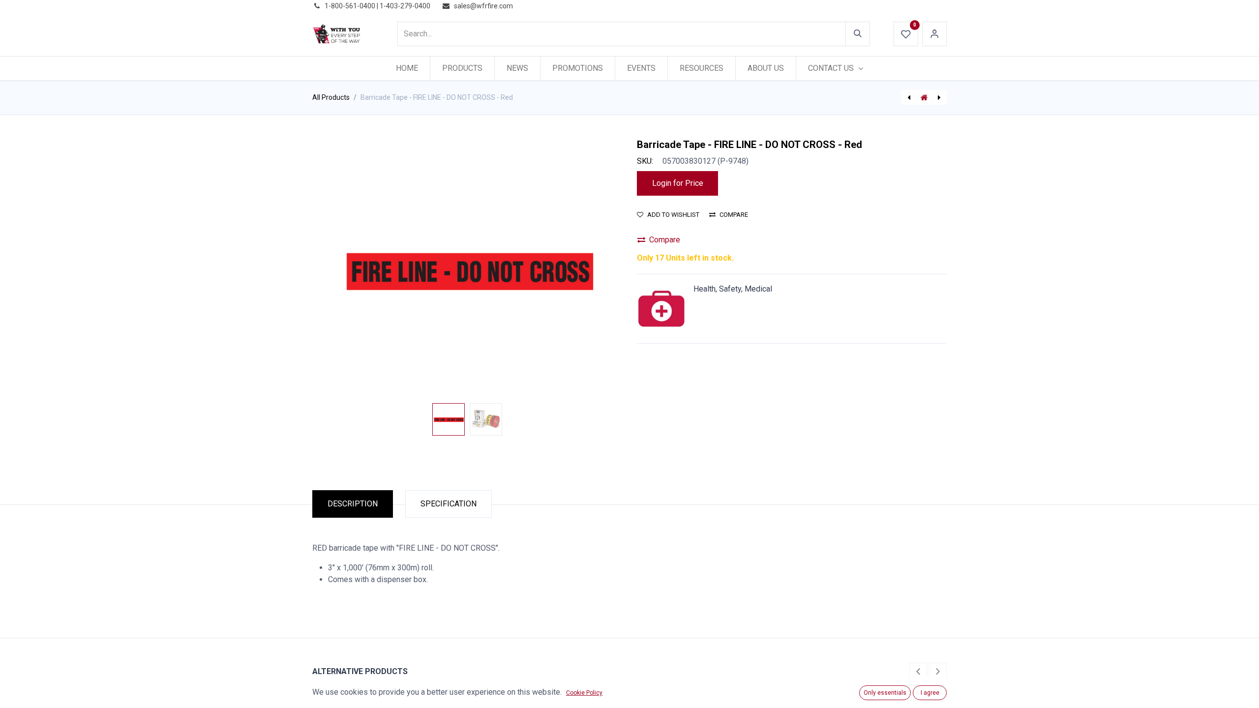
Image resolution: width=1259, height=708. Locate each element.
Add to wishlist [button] (673, 214)
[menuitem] (407, 68)
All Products (331, 97)
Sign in (934, 34)
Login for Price (677, 183)
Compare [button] (733, 214)
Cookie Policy (584, 692)
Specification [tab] (448, 503)
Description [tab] (353, 503)
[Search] (857, 34)
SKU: (645, 161)
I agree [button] (930, 692)
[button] (335, 269)
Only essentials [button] (885, 692)
